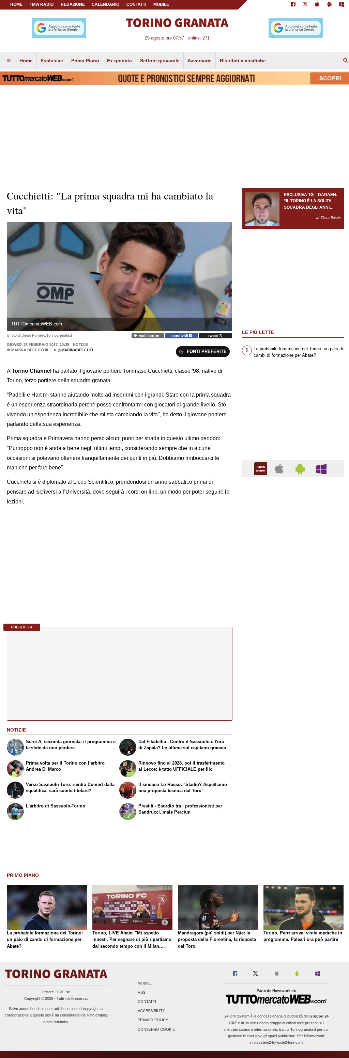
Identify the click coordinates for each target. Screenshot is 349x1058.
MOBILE (161, 4)
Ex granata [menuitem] (119, 60)
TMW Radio (42, 4)
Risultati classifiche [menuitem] (243, 60)
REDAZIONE (73, 4)
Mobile (145, 983)
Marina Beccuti (27, 350)
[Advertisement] (293, 746)
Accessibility (151, 1011)
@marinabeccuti (75, 350)
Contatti (147, 1001)
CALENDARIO (105, 4)
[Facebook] (293, 5)
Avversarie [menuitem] (199, 60)
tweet (213, 336)
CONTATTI (136, 4)
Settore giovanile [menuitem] (160, 60)
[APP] (261, 468)
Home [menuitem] (26, 60)
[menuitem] (8, 61)
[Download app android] (329, 5)
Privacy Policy (153, 1020)
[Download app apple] (317, 5)
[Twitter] (305, 5)
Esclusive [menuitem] (52, 60)
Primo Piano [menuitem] (85, 60)
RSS (141, 992)
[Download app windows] (341, 5)
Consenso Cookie (156, 1029)
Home (16, 4)
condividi (180, 336)
